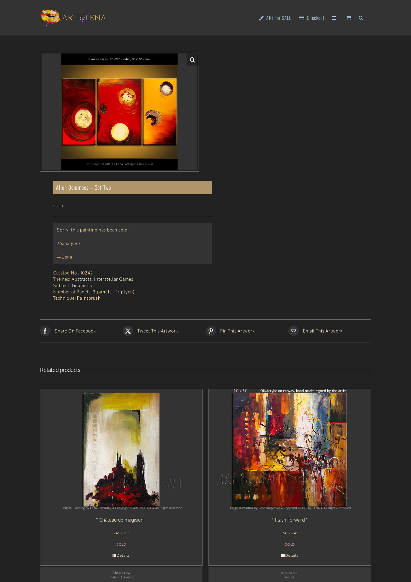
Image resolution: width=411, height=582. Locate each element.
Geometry (82, 285)
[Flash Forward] (290, 449)
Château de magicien (121, 520)
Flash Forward (290, 520)
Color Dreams (121, 577)
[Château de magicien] (121, 449)
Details (123, 555)
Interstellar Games (113, 279)
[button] (361, 17)
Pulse (290, 577)
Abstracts (82, 279)
